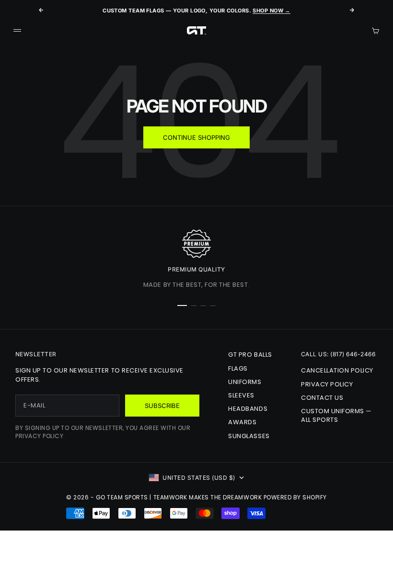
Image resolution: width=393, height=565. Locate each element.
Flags (238, 368)
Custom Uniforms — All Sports (336, 415)
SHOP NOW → (271, 10)
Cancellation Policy (337, 370)
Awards (242, 422)
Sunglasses (248, 436)
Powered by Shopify (295, 497)
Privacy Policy (327, 384)
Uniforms (244, 381)
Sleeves (241, 395)
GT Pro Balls (250, 354)
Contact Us (322, 397)
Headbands (247, 408)
